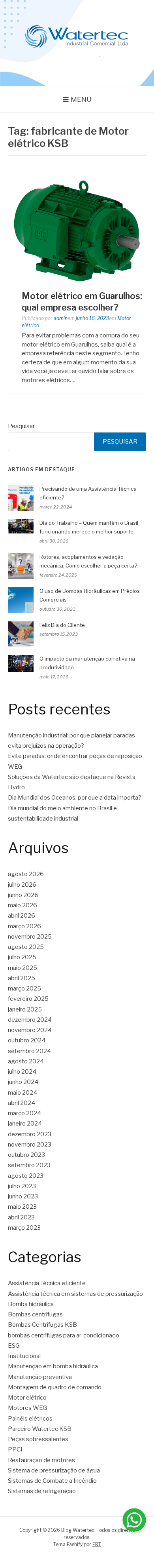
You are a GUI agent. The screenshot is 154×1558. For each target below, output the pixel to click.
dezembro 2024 (30, 1019)
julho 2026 (22, 884)
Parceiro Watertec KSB (39, 1428)
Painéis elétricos (30, 1418)
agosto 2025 (26, 946)
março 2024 (24, 1113)
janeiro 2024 (25, 1123)
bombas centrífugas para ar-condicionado (63, 1335)
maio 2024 (22, 1092)
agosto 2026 (26, 874)
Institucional (24, 1356)
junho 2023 (23, 1196)
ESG (14, 1345)
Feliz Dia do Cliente (62, 625)
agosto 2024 (26, 1061)
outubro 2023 (26, 1154)
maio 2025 (22, 967)
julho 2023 (22, 1186)
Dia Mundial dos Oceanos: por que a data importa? (74, 797)
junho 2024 (23, 1082)
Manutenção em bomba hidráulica (53, 1366)
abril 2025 (21, 978)
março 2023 (24, 1227)
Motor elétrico (27, 1397)
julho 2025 (22, 957)
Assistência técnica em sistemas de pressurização (75, 1293)
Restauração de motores (41, 1460)
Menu (81, 99)
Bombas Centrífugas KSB (42, 1324)
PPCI (15, 1449)
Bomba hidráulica (31, 1304)
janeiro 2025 (25, 1009)
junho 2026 (23, 895)
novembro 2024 (30, 1030)
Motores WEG (27, 1407)
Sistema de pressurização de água (54, 1470)
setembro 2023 (29, 1165)
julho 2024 (22, 1071)
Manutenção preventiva (40, 1377)
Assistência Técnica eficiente (47, 1283)
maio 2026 (22, 905)
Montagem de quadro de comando (54, 1387)
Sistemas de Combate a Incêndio (52, 1480)
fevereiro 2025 (28, 998)
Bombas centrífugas (35, 1314)
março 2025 (24, 988)
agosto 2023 (25, 1175)
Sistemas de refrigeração (42, 1491)
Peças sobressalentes (38, 1439)
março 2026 (24, 926)
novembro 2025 (30, 936)
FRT (96, 1544)
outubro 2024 (26, 1040)
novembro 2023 (29, 1144)
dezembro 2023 (29, 1134)
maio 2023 (22, 1206)
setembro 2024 (29, 1051)
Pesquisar (21, 426)
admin (61, 318)
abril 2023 (21, 1217)
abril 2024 (21, 1103)
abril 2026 (21, 915)
